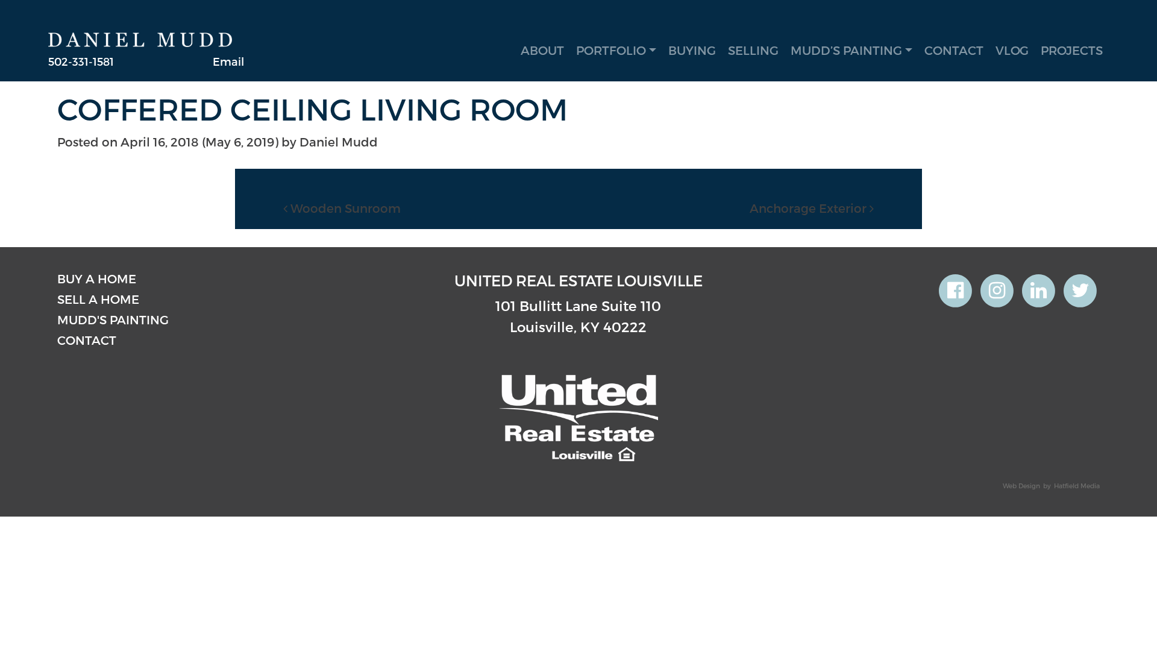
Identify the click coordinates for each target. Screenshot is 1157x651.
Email (228, 61)
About (542, 50)
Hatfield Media (1077, 485)
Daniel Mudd (338, 141)
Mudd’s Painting (846, 50)
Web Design (1021, 485)
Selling (753, 50)
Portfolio (611, 50)
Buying (692, 50)
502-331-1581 (81, 61)
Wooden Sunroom (344, 208)
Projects (1072, 50)
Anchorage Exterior (810, 208)
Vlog (1012, 50)
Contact (953, 50)
